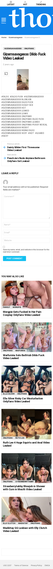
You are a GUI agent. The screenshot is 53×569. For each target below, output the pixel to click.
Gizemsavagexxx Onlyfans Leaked (21, 122)
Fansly (6, 307)
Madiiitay (23, 523)
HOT (25, 4)
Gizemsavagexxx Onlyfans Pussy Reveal (25, 125)
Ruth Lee (19, 438)
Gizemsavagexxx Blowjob (17, 99)
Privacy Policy (36, 565)
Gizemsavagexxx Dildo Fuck (18, 102)
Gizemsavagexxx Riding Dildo (19, 130)
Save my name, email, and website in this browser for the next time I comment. (26, 251)
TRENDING (41, 4)
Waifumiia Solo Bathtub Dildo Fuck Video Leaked (23, 357)
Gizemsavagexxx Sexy (15, 133)
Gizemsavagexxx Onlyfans (17, 116)
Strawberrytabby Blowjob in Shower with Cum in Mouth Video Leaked (24, 488)
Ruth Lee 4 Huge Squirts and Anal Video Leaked (26, 444)
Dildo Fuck (17, 96)
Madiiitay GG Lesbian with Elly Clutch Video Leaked (25, 529)
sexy (5, 136)
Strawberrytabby (24, 482)
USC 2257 (7, 565)
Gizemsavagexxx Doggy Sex (18, 105)
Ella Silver (8, 394)
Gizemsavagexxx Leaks (15, 113)
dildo (6, 96)
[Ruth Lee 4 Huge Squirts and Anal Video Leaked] (26, 424)
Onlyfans (8, 351)
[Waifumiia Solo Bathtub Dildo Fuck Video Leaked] (26, 337)
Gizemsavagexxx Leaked (16, 111)
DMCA (47, 565)
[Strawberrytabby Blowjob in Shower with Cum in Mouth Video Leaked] (26, 468)
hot (32, 133)
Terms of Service (21, 565)
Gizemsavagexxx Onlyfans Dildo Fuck (23, 119)
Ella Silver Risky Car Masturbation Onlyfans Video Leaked (23, 400)
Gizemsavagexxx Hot (14, 108)
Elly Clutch (9, 523)
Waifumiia (20, 351)
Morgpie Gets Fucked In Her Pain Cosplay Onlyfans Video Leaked (22, 313)
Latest (11, 4)
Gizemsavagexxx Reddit (16, 127)
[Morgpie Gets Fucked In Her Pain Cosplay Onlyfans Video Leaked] (26, 295)
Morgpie (17, 307)
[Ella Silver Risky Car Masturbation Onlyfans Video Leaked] (26, 380)
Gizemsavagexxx (35, 96)
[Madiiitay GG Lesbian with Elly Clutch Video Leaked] (26, 511)
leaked (40, 133)
